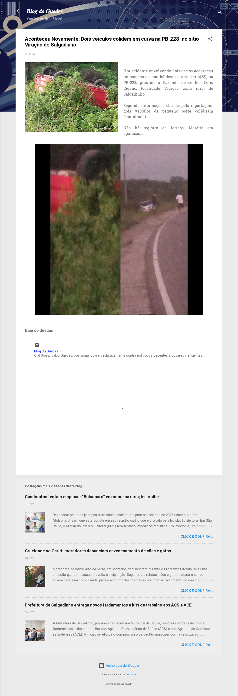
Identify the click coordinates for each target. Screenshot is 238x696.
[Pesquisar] (219, 13)
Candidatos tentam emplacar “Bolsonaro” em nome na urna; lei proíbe (92, 496)
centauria (131, 674)
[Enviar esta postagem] (37, 346)
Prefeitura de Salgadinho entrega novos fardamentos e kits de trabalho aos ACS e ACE (108, 605)
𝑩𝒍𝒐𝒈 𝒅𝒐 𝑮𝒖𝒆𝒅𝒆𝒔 (45, 11)
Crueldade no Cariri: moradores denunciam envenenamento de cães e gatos (98, 550)
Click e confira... (197, 536)
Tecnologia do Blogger (121, 665)
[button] (210, 39)
